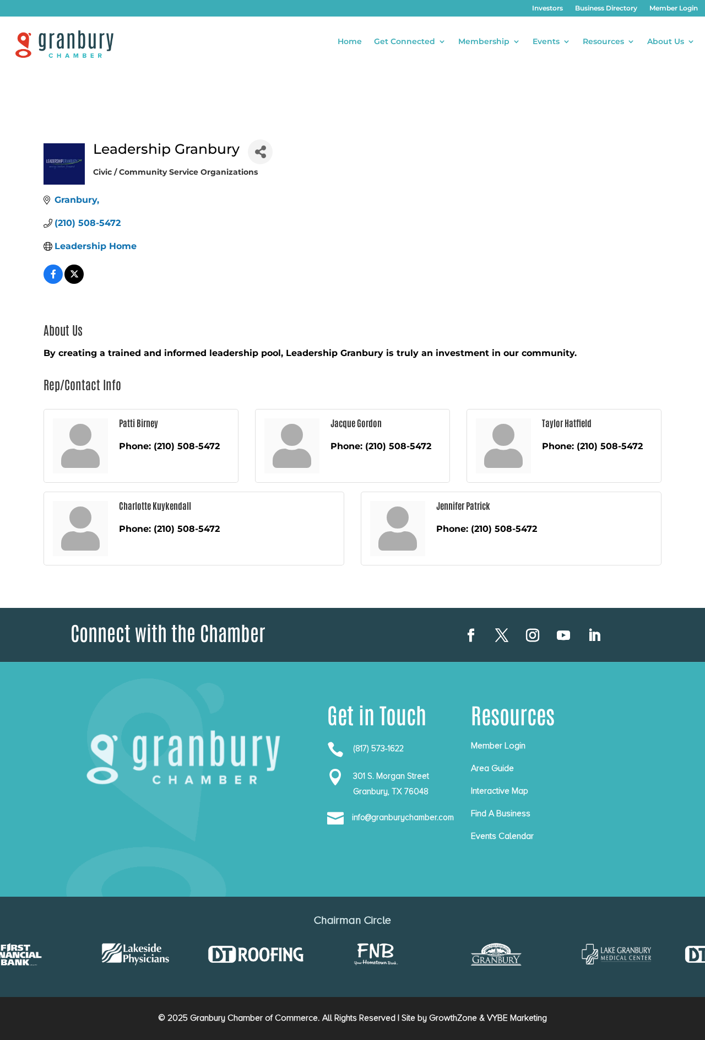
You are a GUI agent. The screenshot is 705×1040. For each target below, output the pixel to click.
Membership (483, 41)
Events (546, 41)
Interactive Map (499, 790)
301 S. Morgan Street (391, 776)
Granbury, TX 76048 (391, 791)
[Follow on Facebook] (471, 635)
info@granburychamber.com (403, 817)
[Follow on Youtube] (563, 635)
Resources (603, 41)
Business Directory (606, 8)
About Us (665, 41)
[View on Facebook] (53, 281)
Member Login (673, 8)
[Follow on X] (502, 635)
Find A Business (500, 813)
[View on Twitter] (74, 281)
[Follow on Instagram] (532, 635)
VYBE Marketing (517, 1017)
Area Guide (492, 768)
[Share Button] (260, 151)
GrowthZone (453, 1017)
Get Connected (404, 41)
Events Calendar (502, 836)
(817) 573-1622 (378, 748)
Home (350, 41)
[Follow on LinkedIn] (594, 635)
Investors (547, 8)
